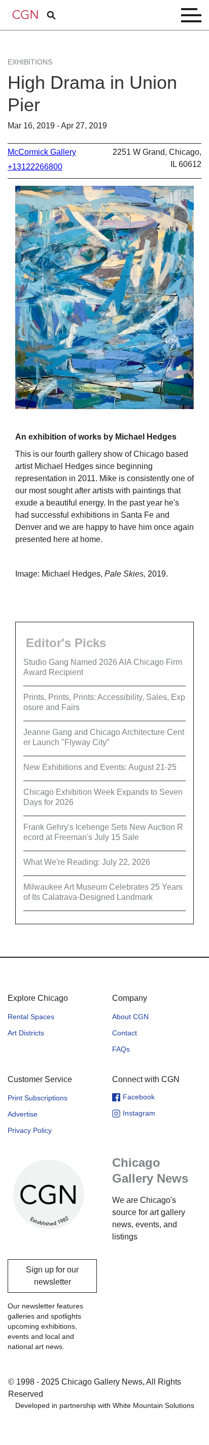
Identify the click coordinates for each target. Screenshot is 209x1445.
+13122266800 (35, 166)
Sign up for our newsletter (52, 1275)
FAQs (121, 1049)
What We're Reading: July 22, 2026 (86, 862)
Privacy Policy (30, 1130)
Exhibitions (30, 62)
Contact (124, 1032)
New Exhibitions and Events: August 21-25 (100, 767)
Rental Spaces (31, 1016)
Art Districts (26, 1032)
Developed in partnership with (104, 1405)
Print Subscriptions (37, 1097)
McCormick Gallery (42, 152)
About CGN (130, 1016)
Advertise (23, 1114)
